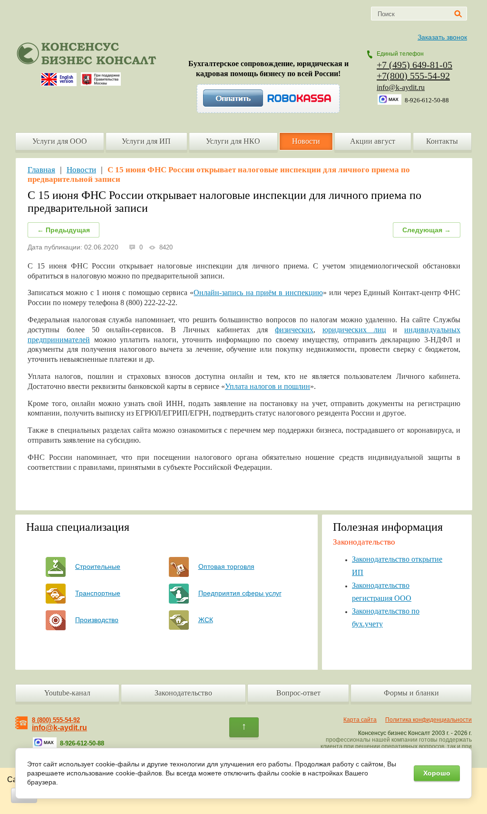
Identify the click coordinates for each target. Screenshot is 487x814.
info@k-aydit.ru (401, 87)
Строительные (97, 566)
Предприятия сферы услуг (240, 593)
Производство (96, 620)
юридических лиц (354, 330)
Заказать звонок (442, 37)
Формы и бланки (411, 693)
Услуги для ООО (59, 141)
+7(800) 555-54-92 (413, 75)
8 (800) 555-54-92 (56, 720)
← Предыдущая (63, 230)
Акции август (372, 141)
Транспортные (97, 593)
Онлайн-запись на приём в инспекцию (258, 292)
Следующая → (426, 230)
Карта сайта (360, 719)
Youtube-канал (67, 693)
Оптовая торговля (226, 566)
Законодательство (183, 693)
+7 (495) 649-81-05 (414, 65)
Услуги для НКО (233, 141)
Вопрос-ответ (298, 693)
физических (294, 330)
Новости (306, 141)
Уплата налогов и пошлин (267, 386)
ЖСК (205, 620)
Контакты (442, 141)
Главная (41, 169)
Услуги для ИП (146, 141)
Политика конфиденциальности (428, 719)
